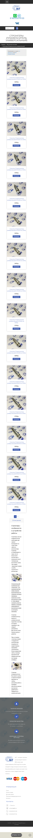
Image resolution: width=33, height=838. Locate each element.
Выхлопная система (12, 44)
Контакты (8, 798)
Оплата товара (9, 792)
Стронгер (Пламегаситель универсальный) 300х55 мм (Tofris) (16, 169)
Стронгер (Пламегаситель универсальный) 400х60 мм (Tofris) (16, 321)
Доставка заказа (10, 794)
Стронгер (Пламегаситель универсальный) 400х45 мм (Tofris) (16, 260)
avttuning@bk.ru (13, 808)
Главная (3, 44)
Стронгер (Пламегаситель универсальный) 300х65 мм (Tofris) (16, 199)
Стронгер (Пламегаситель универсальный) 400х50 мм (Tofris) (16, 229)
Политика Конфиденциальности (13, 796)
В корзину (16, 85)
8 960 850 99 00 (17, 18)
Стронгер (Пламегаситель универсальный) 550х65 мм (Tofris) (16, 442)
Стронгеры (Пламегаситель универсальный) (14, 46)
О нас (7, 790)
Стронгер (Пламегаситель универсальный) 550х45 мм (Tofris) (16, 412)
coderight (16, 824)
